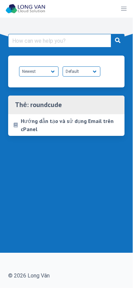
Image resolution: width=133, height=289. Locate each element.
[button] (124, 9)
